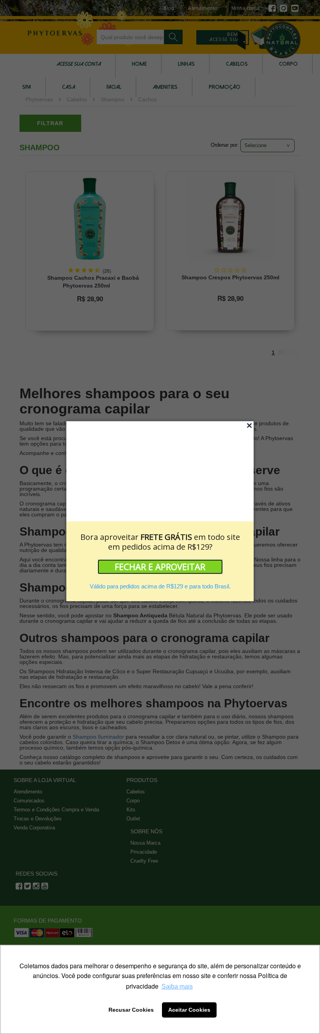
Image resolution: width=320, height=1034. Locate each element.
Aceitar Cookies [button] (189, 1010)
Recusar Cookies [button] (131, 1010)
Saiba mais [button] (177, 986)
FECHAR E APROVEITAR (160, 566)
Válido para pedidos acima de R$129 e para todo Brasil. (160, 586)
